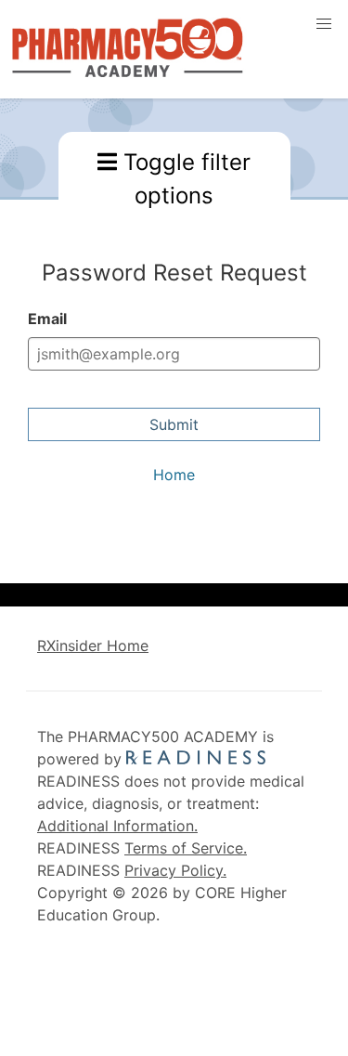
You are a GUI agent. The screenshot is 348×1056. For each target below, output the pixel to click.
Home (174, 474)
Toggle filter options (184, 179)
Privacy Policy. (175, 870)
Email (47, 318)
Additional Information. (117, 825)
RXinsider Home (92, 645)
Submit (174, 424)
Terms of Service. (185, 848)
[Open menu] (324, 24)
